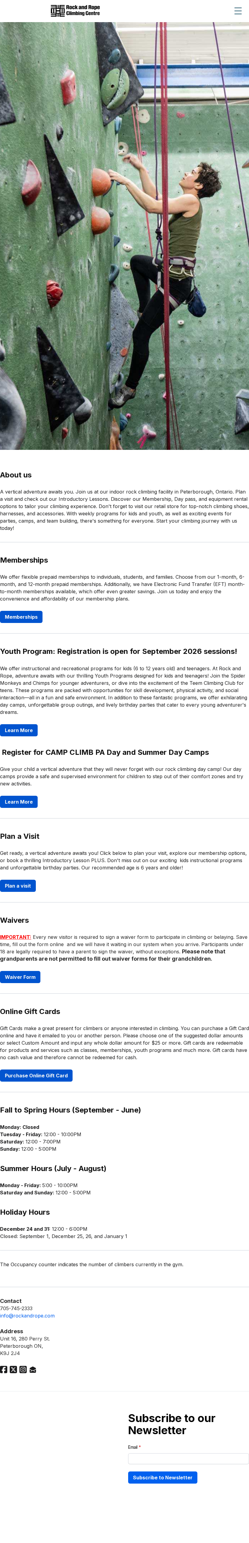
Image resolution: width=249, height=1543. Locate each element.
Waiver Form (20, 977)
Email (133, 1447)
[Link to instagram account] (23, 1369)
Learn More (19, 730)
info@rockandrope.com (27, 1316)
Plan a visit (18, 886)
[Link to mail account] (32, 1369)
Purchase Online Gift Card (36, 1076)
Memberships (21, 617)
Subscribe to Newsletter (163, 1477)
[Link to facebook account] (3, 1369)
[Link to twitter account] (13, 1369)
